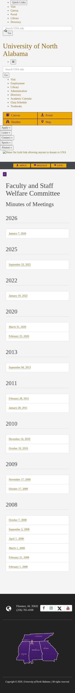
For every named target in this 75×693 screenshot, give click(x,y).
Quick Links (19, 2)
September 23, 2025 (20, 264)
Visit (13, 6)
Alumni (6, 147)
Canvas (14, 10)
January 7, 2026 (17, 233)
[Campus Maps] (37, 647)
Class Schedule (19, 102)
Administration (19, 91)
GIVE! (60, 165)
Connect (6, 137)
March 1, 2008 (17, 548)
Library (15, 18)
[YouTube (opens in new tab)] (68, 608)
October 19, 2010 (18, 448)
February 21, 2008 (19, 557)
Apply (5, 127)
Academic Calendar (21, 98)
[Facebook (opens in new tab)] (43, 608)
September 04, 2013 (20, 367)
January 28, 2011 (18, 408)
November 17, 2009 (20, 479)
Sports (5, 142)
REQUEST (42, 165)
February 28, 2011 (19, 398)
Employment (18, 83)
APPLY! (23, 165)
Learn (5, 132)
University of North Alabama (30, 49)
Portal (14, 14)
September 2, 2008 (19, 529)
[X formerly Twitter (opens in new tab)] (59, 608)
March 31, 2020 (17, 327)
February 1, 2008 (18, 566)
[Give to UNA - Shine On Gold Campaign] (37, 667)
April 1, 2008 (16, 538)
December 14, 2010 (19, 439)
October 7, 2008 (18, 520)
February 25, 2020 (19, 336)
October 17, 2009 (18, 489)
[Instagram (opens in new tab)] (51, 608)
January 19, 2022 (18, 295)
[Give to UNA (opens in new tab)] (37, 156)
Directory (16, 22)
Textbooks (16, 106)
